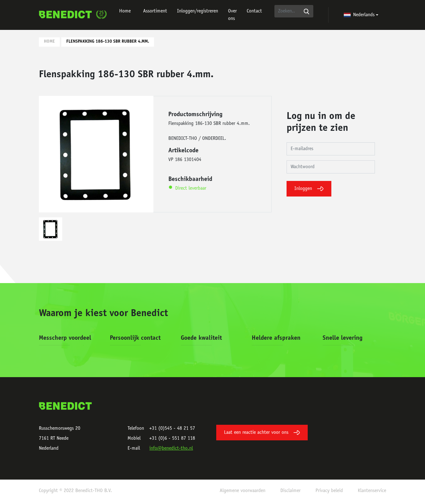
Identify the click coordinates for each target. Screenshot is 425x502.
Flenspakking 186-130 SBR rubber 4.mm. (107, 42)
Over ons (232, 15)
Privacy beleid (329, 490)
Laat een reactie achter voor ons (256, 432)
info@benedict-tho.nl (171, 448)
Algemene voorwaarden (242, 490)
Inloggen (303, 188)
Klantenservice (372, 490)
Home (125, 11)
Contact (254, 11)
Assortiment (155, 11)
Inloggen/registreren (197, 11)
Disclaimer (290, 490)
